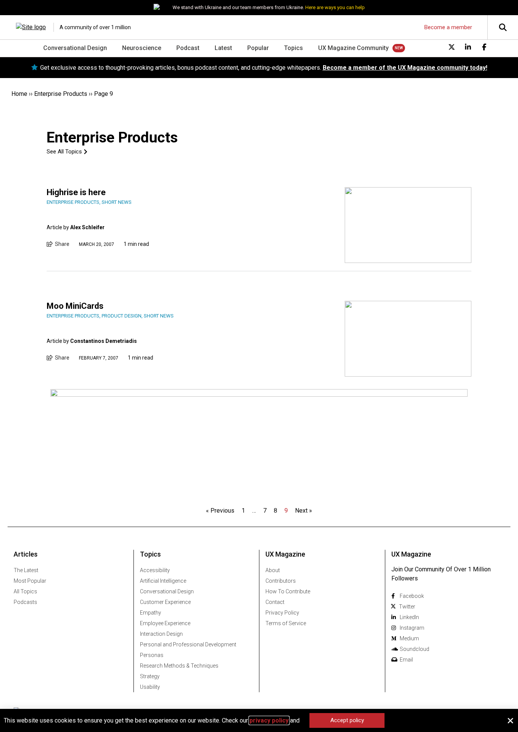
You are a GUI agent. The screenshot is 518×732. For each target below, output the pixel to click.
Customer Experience (165, 602)
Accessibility (155, 570)
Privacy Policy (282, 613)
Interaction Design (161, 634)
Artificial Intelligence (163, 581)
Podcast (187, 48)
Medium (409, 638)
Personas (151, 655)
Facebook (412, 596)
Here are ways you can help (335, 7)
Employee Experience (165, 623)
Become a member (448, 27)
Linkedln (409, 617)
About (272, 570)
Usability (150, 687)
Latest (223, 48)
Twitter (407, 607)
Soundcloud (414, 649)
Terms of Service (285, 623)
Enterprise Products (60, 93)
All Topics (25, 591)
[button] (510, 720)
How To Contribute (287, 591)
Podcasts (25, 602)
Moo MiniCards (75, 306)
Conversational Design (75, 48)
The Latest (26, 570)
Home (19, 93)
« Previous (220, 510)
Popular (258, 48)
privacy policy (269, 720)
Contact (274, 602)
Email (406, 660)
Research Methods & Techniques (179, 666)
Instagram (412, 628)
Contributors (280, 581)
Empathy (150, 613)
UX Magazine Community (353, 48)
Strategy (150, 676)
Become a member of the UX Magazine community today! (405, 67)
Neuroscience (141, 48)
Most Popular (30, 581)
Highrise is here (76, 192)
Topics (293, 48)
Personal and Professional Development (188, 644)
